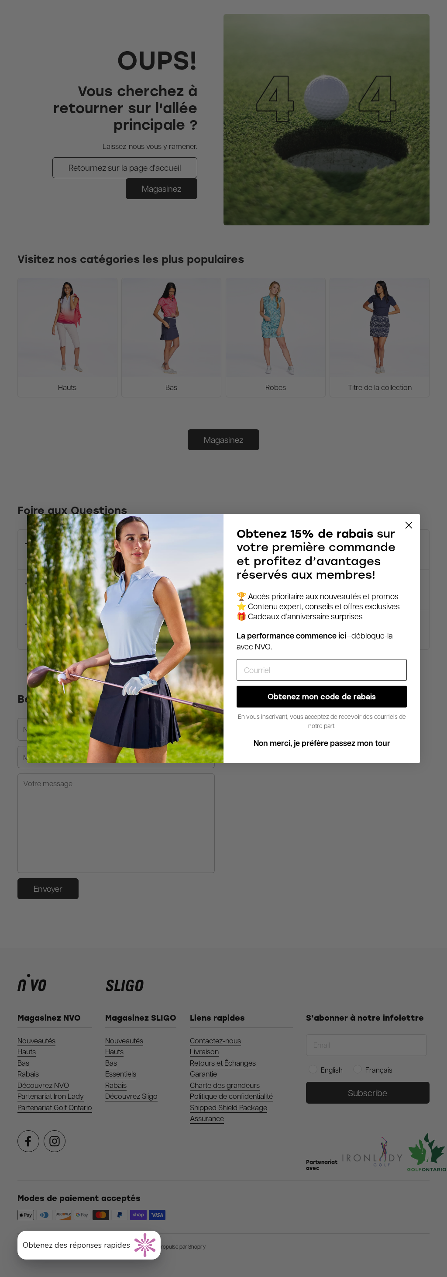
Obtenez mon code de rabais (322, 696)
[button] (89, 1245)
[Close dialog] (408, 525)
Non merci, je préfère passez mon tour (322, 743)
